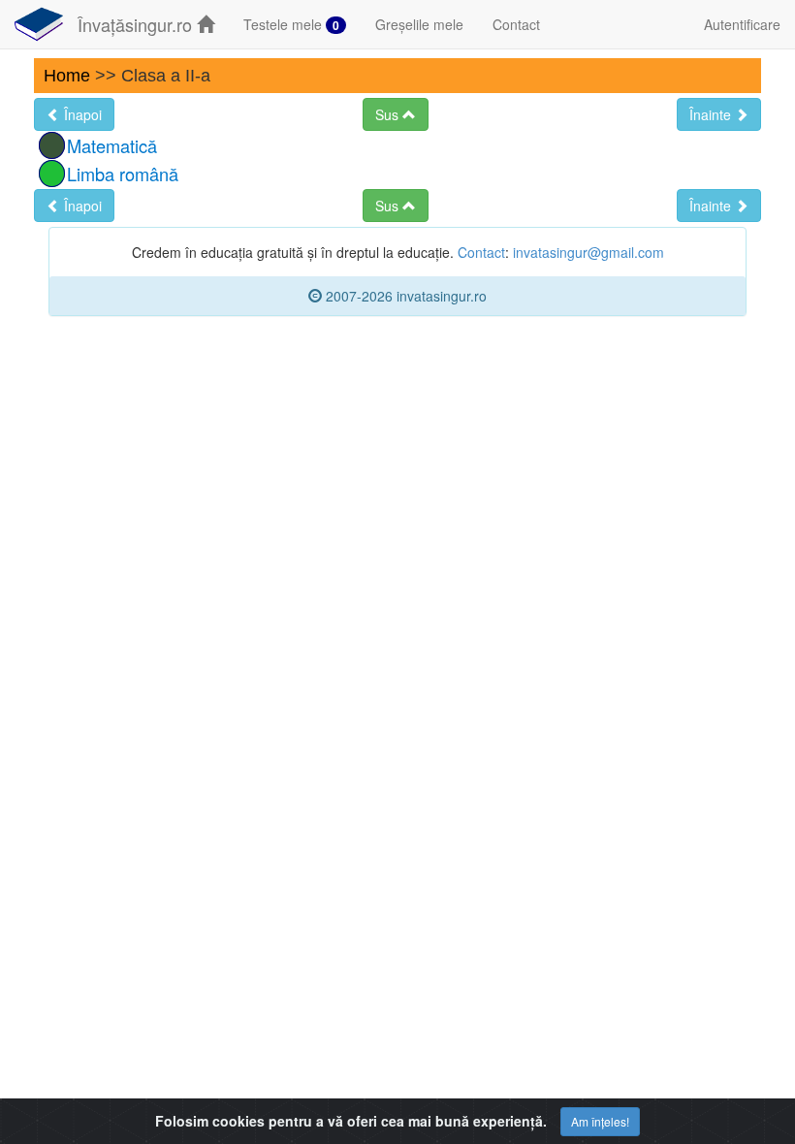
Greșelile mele (419, 24)
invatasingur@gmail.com (588, 252)
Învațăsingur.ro (137, 24)
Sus (388, 114)
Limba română (122, 173)
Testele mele (291, 24)
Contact (516, 24)
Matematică (112, 145)
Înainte (712, 114)
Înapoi (81, 114)
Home (67, 75)
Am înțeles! (600, 1121)
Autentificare (742, 24)
